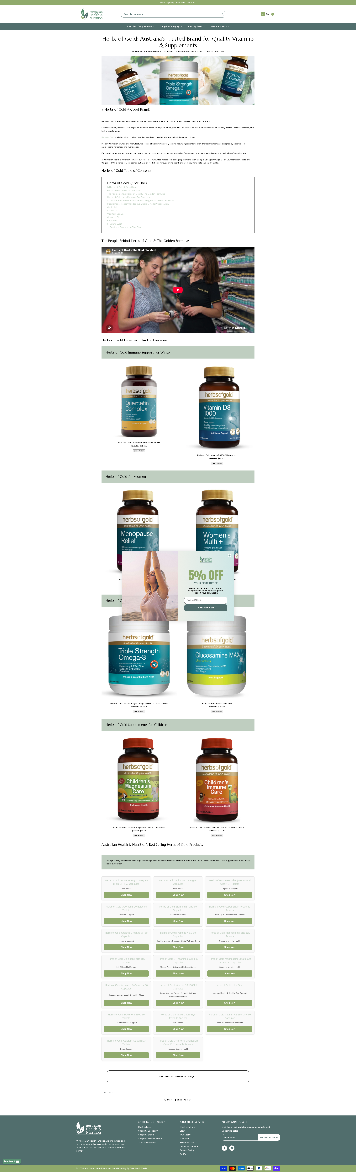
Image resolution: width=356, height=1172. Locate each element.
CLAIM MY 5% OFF (205, 607)
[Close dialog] (229, 555)
